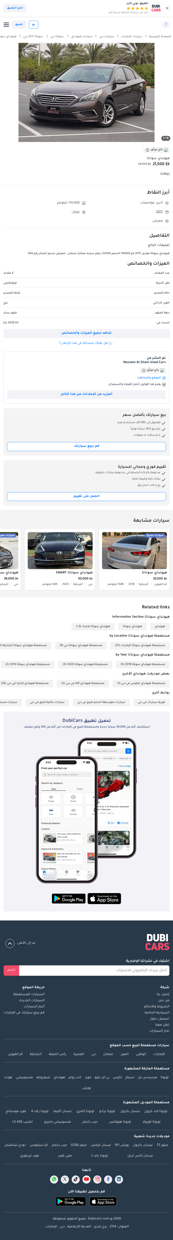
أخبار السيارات (34, 1007)
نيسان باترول (130, 1111)
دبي (93, 1054)
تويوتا (165, 1078)
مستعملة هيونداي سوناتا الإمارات (143, 645)
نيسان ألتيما (62, 1111)
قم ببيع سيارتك (86, 446)
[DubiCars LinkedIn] (119, 1179)
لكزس (117, 1078)
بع (33, 24)
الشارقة (36, 1054)
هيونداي (160, 626)
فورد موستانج (16, 1111)
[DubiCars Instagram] (97, 1179)
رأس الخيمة (57, 1054)
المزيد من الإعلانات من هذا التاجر (86, 394)
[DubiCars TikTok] (76, 1179)
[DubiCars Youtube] (86, 1179)
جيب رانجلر (90, 1122)
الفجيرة (78, 1054)
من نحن (163, 1001)
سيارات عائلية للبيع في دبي (47, 702)
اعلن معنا (162, 1025)
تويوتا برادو (107, 1111)
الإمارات (159, 1054)
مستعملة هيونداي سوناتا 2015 (30, 664)
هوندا (8, 1078)
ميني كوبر (65, 1156)
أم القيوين (15, 1054)
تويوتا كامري (85, 1111)
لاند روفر (74, 1078)
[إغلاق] (167, 8)
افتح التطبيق (15, 8)
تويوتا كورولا (152, 1122)
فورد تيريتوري (29, 1156)
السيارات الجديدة (32, 1001)
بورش (86, 1088)
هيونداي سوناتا (132, 626)
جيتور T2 (162, 1145)
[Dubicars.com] (86, 943)
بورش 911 (122, 1145)
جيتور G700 (79, 1145)
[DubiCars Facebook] (108, 1179)
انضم (11, 970)
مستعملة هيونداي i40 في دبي (85, 683)
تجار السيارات (159, 1031)
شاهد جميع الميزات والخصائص (86, 333)
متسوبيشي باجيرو (57, 1122)
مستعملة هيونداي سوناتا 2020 (87, 664)
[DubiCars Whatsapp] (54, 1179)
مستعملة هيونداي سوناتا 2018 (145, 664)
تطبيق (19, 24)
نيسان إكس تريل (140, 1156)
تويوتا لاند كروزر (156, 1111)
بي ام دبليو (102, 1078)
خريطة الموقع (33, 988)
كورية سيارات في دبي (151, 702)
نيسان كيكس (101, 1145)
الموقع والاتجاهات (149, 378)
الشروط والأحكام (156, 1007)
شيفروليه (43, 1078)
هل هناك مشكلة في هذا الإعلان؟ (83, 343)
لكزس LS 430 (22, 1122)
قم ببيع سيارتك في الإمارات (24, 1013)
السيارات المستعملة (29, 995)
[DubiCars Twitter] (65, 1179)
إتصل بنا (163, 995)
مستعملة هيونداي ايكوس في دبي (143, 683)
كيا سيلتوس (39, 1145)
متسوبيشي (24, 1078)
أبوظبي (141, 1054)
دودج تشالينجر (15, 1145)
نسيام (130, 1078)
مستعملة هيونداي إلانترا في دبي (28, 683)
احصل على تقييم (87, 496)
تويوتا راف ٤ (99, 1156)
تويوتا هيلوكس (120, 1122)
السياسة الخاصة (157, 1013)
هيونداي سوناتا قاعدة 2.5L (93, 626)
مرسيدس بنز (147, 1078)
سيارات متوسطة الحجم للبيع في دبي (101, 702)
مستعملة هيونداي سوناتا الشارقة (24, 645)
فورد (88, 1078)
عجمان (108, 1054)
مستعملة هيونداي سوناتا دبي (83, 645)
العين (125, 1054)
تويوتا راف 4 (40, 1111)
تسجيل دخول (159, 1019)
